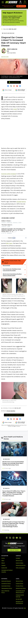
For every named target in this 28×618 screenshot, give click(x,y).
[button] (25, 1)
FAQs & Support (20, 567)
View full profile (4, 56)
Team (2, 560)
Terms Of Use (19, 581)
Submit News (19, 563)
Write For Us (19, 560)
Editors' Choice (5, 221)
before (24, 201)
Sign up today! (14, 550)
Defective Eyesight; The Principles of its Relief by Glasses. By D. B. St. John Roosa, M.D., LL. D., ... (13, 230)
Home (3, 558)
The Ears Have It (6, 225)
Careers (3, 565)
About (3, 563)
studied (19, 201)
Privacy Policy (19, 586)
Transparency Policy (6, 588)
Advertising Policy (21, 588)
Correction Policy (6, 583)
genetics (7, 488)
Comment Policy (5, 586)
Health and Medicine (9, 33)
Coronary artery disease (8, 174)
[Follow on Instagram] (13, 538)
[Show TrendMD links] (26, 237)
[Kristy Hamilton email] (8, 51)
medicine (7, 459)
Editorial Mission (6, 581)
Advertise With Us (20, 565)
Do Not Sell (19, 599)
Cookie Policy (19, 583)
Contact (18, 558)
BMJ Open (9, 243)
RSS (25, 608)
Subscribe (4, 567)
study (15, 109)
